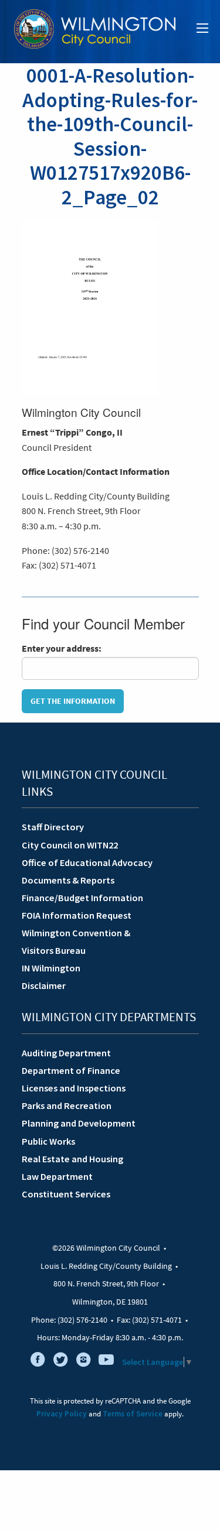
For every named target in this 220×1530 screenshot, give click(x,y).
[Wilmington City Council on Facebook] (37, 1362)
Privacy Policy (61, 1414)
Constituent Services (66, 1194)
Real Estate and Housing (72, 1159)
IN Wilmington (51, 968)
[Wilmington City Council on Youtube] (106, 1362)
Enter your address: (61, 648)
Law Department (57, 1176)
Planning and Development (79, 1123)
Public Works (48, 1141)
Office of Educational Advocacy (87, 862)
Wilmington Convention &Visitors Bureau (76, 941)
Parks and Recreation (66, 1105)
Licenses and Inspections (74, 1088)
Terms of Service (133, 1414)
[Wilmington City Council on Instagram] (83, 1362)
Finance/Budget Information (82, 897)
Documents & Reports (68, 880)
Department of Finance (71, 1070)
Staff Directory (53, 827)
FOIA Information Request (76, 915)
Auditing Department (66, 1053)
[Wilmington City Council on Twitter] (60, 1362)
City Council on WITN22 (70, 845)
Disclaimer (44, 985)
